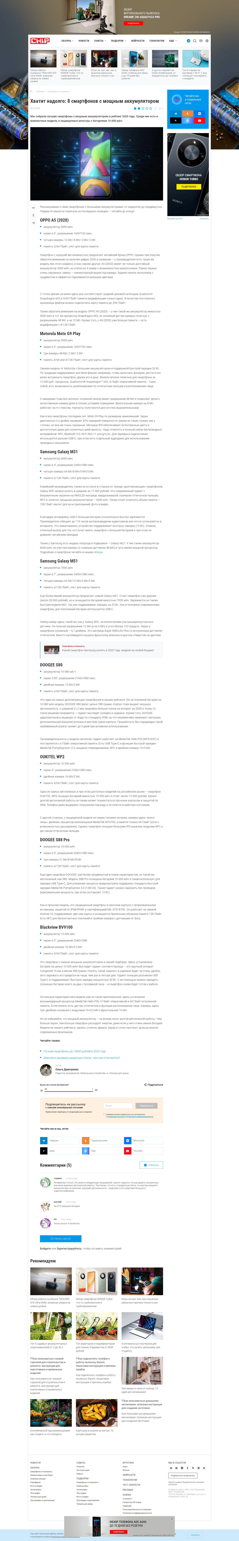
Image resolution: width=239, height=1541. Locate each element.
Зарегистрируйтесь (69, 1248)
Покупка (80, 1466)
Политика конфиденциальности (137, 1513)
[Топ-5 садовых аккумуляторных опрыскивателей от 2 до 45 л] (51, 1326)
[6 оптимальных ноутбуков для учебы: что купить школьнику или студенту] (142, 1326)
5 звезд (150, 108)
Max (93, 1150)
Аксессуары (35, 1489)
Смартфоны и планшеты (73, 646)
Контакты (204, 219)
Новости (84, 40)
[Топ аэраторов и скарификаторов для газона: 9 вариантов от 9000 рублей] (96, 1326)
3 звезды (143, 108)
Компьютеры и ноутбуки (41, 1475)
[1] (41, 1090)
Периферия (35, 1482)
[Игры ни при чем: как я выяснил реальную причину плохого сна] (142, 1281)
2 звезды (139, 108)
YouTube (137, 1150)
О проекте (127, 1499)
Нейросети (138, 40)
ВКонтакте (138, 1140)
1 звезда (135, 108)
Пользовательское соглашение (137, 1509)
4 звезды (147, 108)
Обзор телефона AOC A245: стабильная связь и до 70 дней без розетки (135, 74)
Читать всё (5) (62, 1238)
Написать (154, 1165)
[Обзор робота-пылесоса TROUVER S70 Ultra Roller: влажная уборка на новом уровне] (51, 1281)
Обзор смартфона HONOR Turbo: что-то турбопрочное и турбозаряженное (72, 74)
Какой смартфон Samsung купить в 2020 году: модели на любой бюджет (108, 650)
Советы (98, 40)
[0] (96, 1090)
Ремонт (79, 1474)
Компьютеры (82, 1486)
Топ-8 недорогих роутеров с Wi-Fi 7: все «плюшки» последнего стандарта (194, 74)
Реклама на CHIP (175, 219)
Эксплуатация (82, 1470)
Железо (126, 1470)
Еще (171, 40)
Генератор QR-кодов (132, 1502)
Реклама (128, 1490)
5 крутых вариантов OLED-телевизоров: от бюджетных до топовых (165, 73)
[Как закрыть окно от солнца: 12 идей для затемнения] (142, 1371)
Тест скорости (131, 1485)
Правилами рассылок (116, 1117)
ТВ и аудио (35, 1493)
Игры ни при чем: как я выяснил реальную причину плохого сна (103, 73)
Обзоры (66, 40)
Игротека (128, 1462)
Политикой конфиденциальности (140, 1117)
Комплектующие (38, 1479)
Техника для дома (38, 1497)
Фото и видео (36, 1486)
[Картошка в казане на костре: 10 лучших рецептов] (96, 1413)
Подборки (117, 40)
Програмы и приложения (87, 1500)
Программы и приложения (42, 1500)
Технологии (156, 40)
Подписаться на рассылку (183, 1475)
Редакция (127, 1506)
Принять (195, 1535)
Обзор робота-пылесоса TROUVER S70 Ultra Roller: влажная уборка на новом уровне (43, 76)
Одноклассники (99, 1140)
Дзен (52, 1150)
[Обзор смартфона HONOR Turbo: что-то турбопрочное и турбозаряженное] (96, 1281)
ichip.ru (127, 1495)
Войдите (45, 1248)
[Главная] (31, 91)
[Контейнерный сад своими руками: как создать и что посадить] (51, 1413)
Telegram (54, 1140)
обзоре (98, 552)
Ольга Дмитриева (66, 1069)
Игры (125, 1466)
